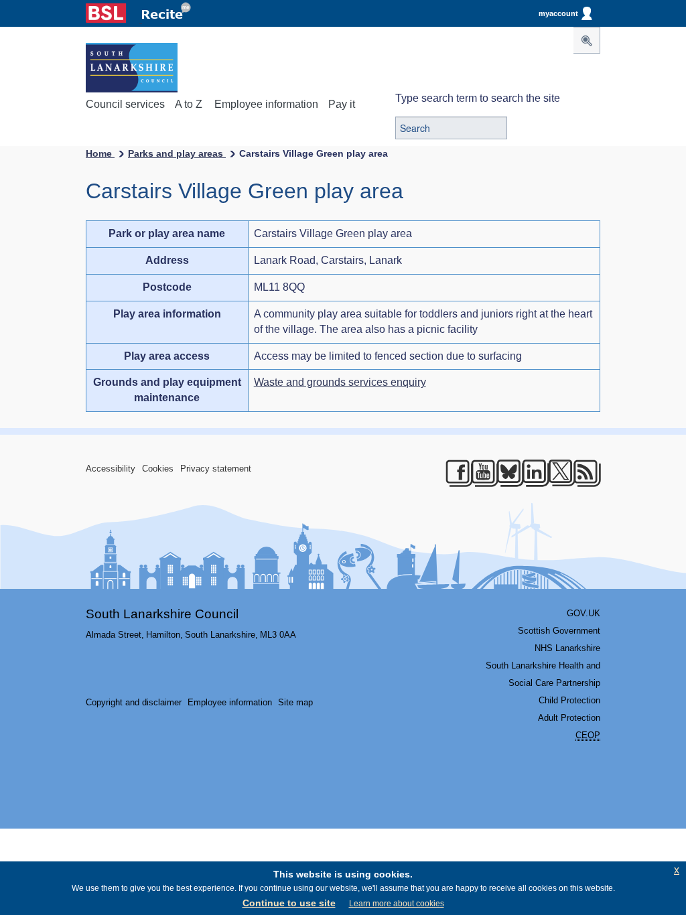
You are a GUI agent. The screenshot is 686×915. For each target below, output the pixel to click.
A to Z (188, 104)
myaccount (558, 13)
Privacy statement (215, 469)
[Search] (586, 40)
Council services (125, 104)
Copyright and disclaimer (134, 702)
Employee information (266, 104)
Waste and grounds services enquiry (340, 382)
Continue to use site (289, 903)
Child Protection (569, 700)
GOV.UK (583, 613)
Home (100, 153)
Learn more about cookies (396, 903)
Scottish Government (559, 631)
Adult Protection (569, 718)
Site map (295, 702)
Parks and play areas (177, 153)
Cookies (158, 469)
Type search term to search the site (477, 98)
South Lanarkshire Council (162, 614)
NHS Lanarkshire (567, 648)
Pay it (341, 104)
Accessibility (110, 469)
